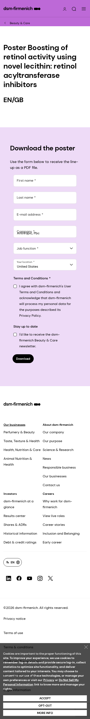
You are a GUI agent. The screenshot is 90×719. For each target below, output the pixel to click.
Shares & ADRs (15, 524)
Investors (10, 494)
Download (23, 359)
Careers (48, 494)
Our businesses (14, 425)
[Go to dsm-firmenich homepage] (22, 8)
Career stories (54, 524)
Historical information (20, 533)
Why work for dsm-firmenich (57, 504)
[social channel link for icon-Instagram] (40, 578)
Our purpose (52, 441)
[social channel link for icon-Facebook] (19, 578)
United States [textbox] (27, 266)
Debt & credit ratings (20, 542)
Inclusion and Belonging (61, 533)
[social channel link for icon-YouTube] (29, 578)
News (47, 458)
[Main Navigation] (84, 9)
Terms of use (13, 633)
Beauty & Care (20, 23)
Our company (53, 432)
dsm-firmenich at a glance (18, 504)
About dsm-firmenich (58, 425)
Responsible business (59, 467)
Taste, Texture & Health (22, 441)
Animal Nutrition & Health (18, 461)
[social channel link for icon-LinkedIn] (8, 578)
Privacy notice (15, 618)
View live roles (54, 516)
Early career (52, 542)
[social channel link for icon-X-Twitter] (50, 578)
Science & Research (58, 450)
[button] (74, 9)
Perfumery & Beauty (19, 432)
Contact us (51, 485)
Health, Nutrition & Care (22, 450)
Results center (15, 516)
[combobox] (45, 248)
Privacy (48, 680)
